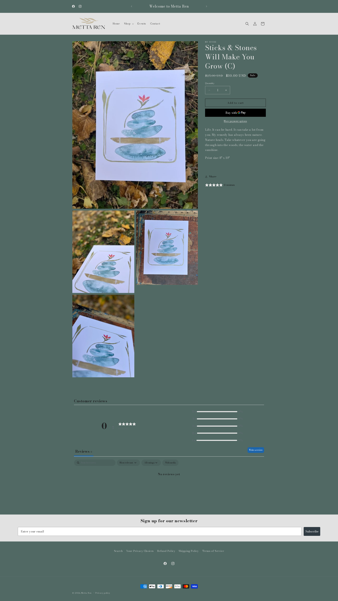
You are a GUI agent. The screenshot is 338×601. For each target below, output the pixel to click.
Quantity (209, 83)
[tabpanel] (169, 486)
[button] (128, 23)
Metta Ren (86, 592)
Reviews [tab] (83, 451)
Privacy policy (102, 592)
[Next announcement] (206, 6)
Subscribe (311, 531)
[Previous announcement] (131, 6)
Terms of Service (213, 551)
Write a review (256, 450)
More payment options (235, 121)
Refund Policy (166, 551)
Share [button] (213, 176)
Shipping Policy (189, 551)
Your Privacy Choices (140, 551)
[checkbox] (170, 463)
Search (118, 551)
